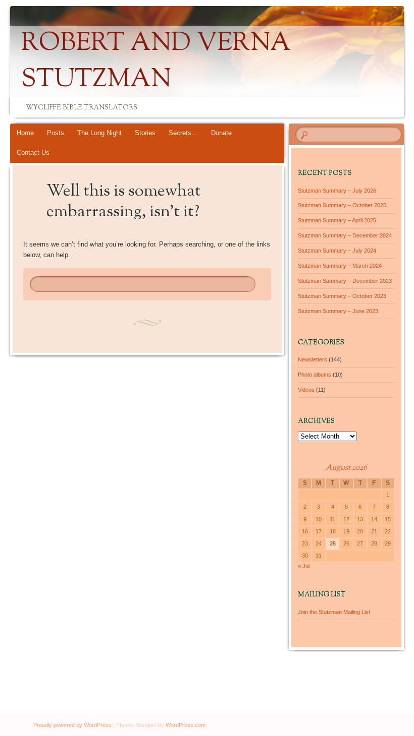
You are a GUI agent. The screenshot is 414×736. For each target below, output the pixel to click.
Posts (55, 133)
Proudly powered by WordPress (72, 725)
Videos (306, 390)
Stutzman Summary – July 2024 (337, 251)
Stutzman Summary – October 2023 (342, 296)
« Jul (303, 566)
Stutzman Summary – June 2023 (338, 311)
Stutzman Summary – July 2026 (337, 191)
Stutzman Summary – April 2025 (337, 220)
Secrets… (183, 133)
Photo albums (314, 375)
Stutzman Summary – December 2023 (345, 281)
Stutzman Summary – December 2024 (345, 235)
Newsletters (312, 359)
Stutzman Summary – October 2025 (342, 205)
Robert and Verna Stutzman (156, 62)
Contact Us (33, 152)
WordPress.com (185, 725)
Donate (221, 133)
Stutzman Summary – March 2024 (340, 266)
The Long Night (99, 133)
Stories (145, 133)
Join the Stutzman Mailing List (334, 612)
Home (25, 133)
